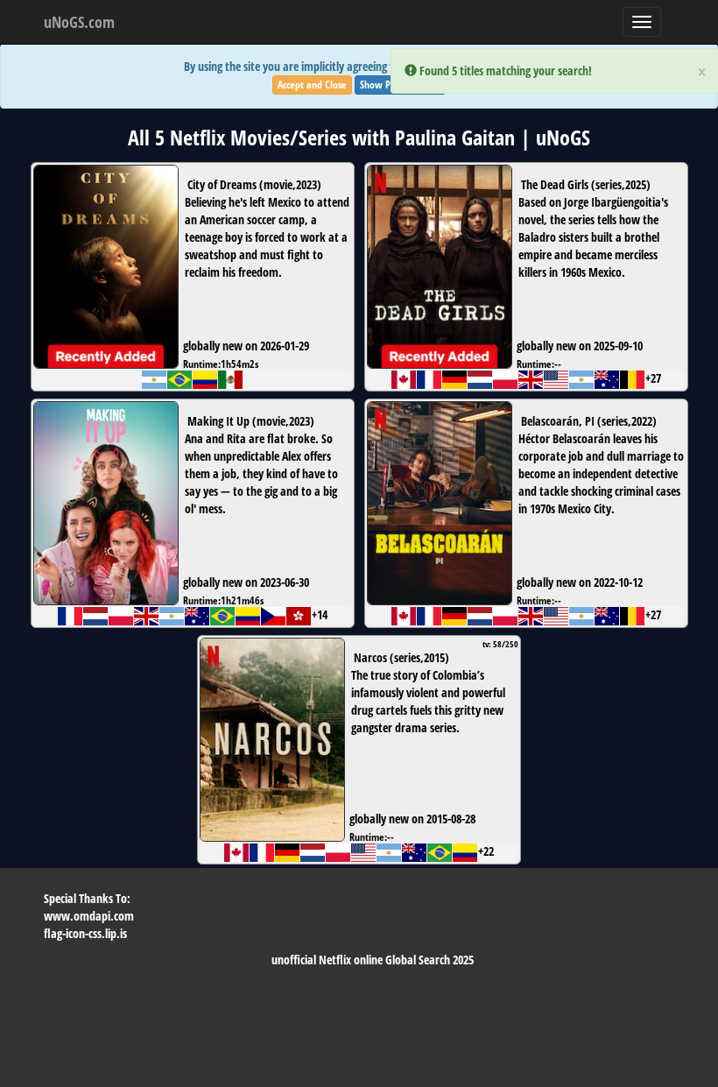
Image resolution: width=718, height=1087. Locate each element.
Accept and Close (312, 84)
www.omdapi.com (89, 915)
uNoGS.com (79, 21)
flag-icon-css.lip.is (85, 933)
